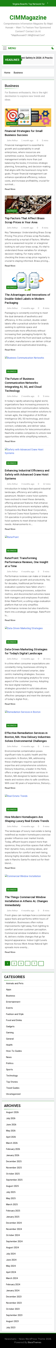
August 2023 (12, 1321)
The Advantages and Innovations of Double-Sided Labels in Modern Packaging (27, 298)
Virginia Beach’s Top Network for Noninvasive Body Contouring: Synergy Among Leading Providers (26, 3)
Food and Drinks (14, 1020)
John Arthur (12, 140)
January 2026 (12, 1155)
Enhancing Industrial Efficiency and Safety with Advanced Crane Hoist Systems (27, 474)
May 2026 (11, 1130)
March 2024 (12, 1278)
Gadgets (10, 1026)
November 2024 (14, 1229)
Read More (10, 189)
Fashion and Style (15, 1014)
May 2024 (11, 1266)
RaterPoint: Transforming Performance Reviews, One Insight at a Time (26, 562)
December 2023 (14, 1296)
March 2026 (12, 1143)
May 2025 (11, 1198)
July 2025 (10, 1192)
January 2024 (12, 1290)
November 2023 (14, 1303)
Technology (12, 1075)
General (10, 1038)
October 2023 (13, 1309)
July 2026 (10, 1118)
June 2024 (11, 1259)
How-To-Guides (14, 1051)
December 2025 (14, 1161)
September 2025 (14, 1179)
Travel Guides (12, 1088)
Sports (9, 1069)
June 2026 (11, 1124)
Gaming (10, 1032)
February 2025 (13, 1210)
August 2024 (12, 1247)
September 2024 (14, 1241)
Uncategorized (13, 1094)
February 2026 (13, 1149)
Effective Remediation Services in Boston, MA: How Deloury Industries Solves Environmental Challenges (27, 737)
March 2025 (12, 1204)
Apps (8, 989)
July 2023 (10, 1327)
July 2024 (10, 1253)
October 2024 (13, 1235)
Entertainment (13, 1001)
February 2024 (13, 1284)
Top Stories (12, 1082)
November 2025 (14, 1167)
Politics (9, 1063)
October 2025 (13, 1173)
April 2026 (11, 1137)
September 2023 (14, 1315)
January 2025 (12, 1216)
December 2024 (14, 1223)
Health (9, 1045)
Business (11, 124)
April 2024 (11, 1272)
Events (9, 1008)
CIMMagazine (28, 17)
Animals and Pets (14, 983)
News (9, 1057)
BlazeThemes (34, 1342)
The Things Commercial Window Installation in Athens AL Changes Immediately (26, 901)
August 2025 (12, 1186)
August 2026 (12, 1112)
